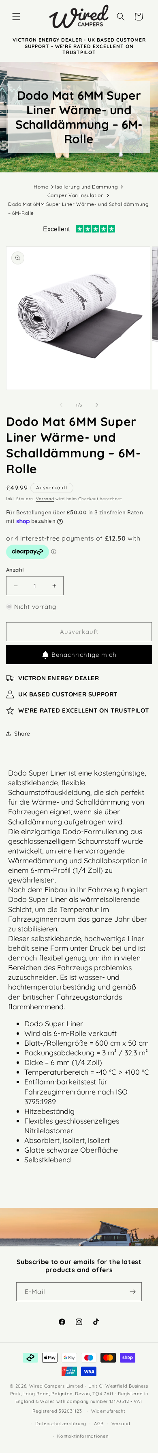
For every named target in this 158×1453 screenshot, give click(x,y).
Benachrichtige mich (84, 654)
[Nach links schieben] (61, 405)
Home (41, 187)
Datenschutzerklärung (60, 1423)
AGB (99, 1423)
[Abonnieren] (132, 1291)
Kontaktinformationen (82, 1436)
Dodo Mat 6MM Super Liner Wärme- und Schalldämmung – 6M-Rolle (78, 208)
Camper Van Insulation (75, 195)
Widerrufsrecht (108, 1411)
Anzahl (15, 569)
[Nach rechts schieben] (97, 405)
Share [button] (22, 733)
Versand (45, 498)
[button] (16, 16)
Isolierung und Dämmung (86, 187)
